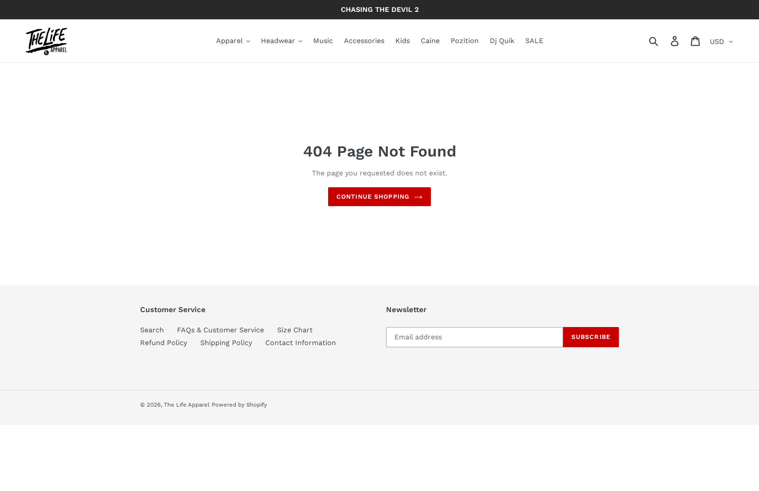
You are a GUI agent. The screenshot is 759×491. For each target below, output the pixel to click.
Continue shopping (372, 196)
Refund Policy (163, 342)
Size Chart (295, 330)
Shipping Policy (226, 342)
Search (152, 330)
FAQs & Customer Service (220, 330)
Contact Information (300, 342)
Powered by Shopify (239, 404)
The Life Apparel (187, 404)
